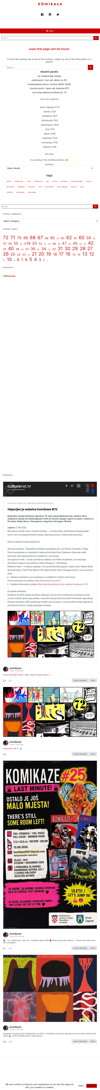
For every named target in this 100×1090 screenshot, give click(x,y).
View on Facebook (80, 680)
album (47, 133)
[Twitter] (58, 14)
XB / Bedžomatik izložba (49, 76)
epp (47, 181)
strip (47, 129)
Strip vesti (12, 748)
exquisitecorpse (77, 181)
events (46, 111)
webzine (47, 147)
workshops (47, 142)
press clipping (47, 107)
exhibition (47, 116)
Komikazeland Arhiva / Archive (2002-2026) (49, 84)
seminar (74, 187)
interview (31, 187)
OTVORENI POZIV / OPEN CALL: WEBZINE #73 (49, 88)
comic (29, 181)
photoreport (47, 124)
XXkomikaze (32, 192)
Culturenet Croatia (15, 675)
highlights (21, 187)
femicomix (10, 187)
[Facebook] (42, 14)
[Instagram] (50, 14)
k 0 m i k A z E (50, 4)
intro (40, 187)
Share (93, 680)
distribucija (47, 120)
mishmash (47, 138)
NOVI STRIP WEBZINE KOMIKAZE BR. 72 (49, 92)
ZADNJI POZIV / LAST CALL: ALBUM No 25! (49, 80)
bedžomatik (19, 181)
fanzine (89, 181)
